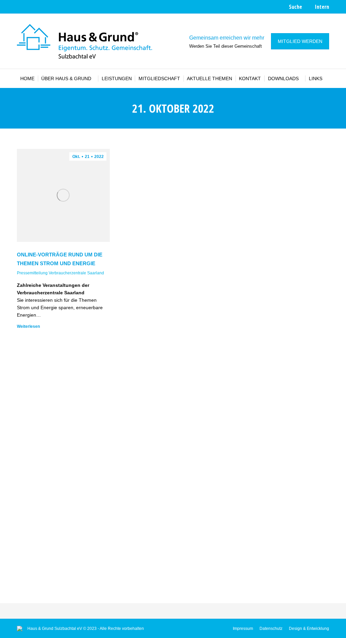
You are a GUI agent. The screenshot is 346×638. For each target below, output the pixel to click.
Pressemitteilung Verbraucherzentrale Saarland (60, 273)
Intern (322, 6)
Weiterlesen (28, 326)
